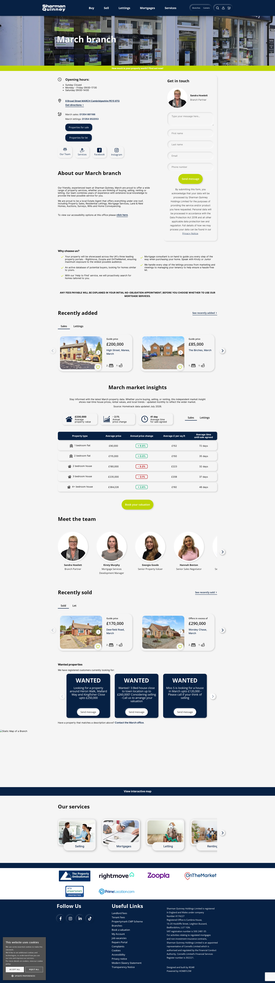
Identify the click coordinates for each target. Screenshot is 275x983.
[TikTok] (90, 919)
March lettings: (82, 119)
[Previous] (53, 351)
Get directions (73, 105)
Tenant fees (118, 917)
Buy (91, 8)
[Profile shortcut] (223, 8)
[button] (98, 352)
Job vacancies (119, 938)
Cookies (116, 950)
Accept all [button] (14, 969)
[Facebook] (60, 919)
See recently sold (205, 592)
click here (122, 215)
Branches (117, 925)
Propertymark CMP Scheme (127, 921)
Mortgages (147, 8)
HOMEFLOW (185, 971)
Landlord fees (119, 913)
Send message (190, 179)
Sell (106, 8)
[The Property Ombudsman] (74, 876)
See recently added (203, 313)
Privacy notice (119, 958)
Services (170, 8)
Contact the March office (129, 722)
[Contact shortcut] (229, 8)
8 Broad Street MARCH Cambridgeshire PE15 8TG (92, 100)
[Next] (222, 351)
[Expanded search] (217, 8)
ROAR (191, 967)
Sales (191, 417)
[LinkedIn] (80, 919)
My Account (118, 934)
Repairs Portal (119, 942)
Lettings (124, 8)
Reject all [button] (34, 969)
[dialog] (24, 958)
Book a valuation (121, 929)
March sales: (80, 114)
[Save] (98, 367)
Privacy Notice (190, 233)
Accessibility (118, 954)
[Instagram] (70, 919)
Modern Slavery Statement (127, 963)
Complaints (118, 946)
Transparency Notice (123, 967)
